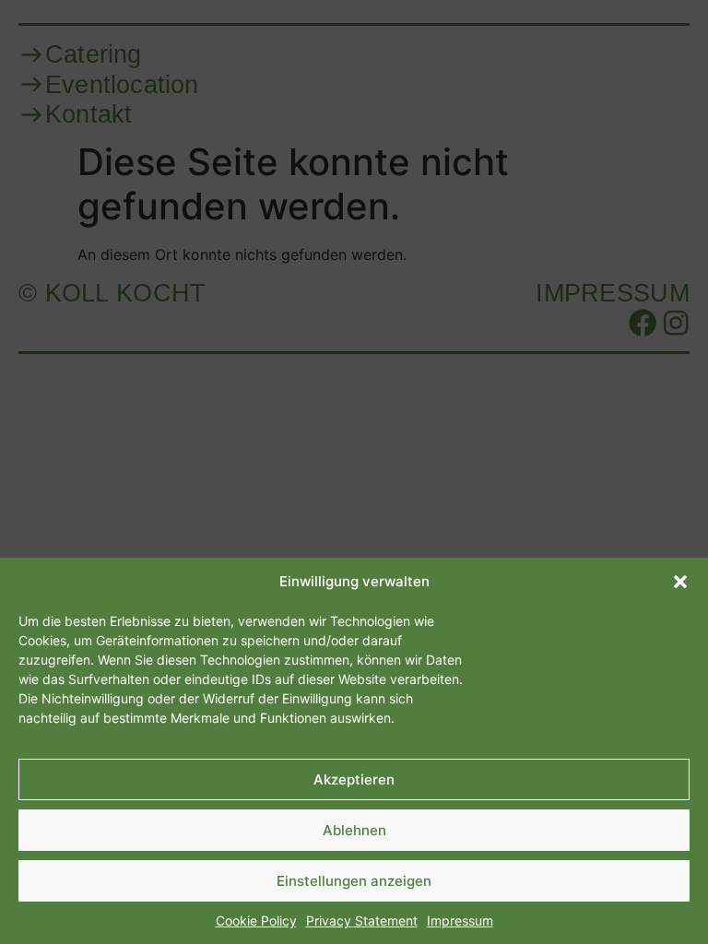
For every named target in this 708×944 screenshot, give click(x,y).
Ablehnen (354, 830)
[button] (680, 581)
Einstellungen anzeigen (354, 881)
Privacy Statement (362, 920)
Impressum (460, 920)
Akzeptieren (354, 779)
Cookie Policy (256, 920)
